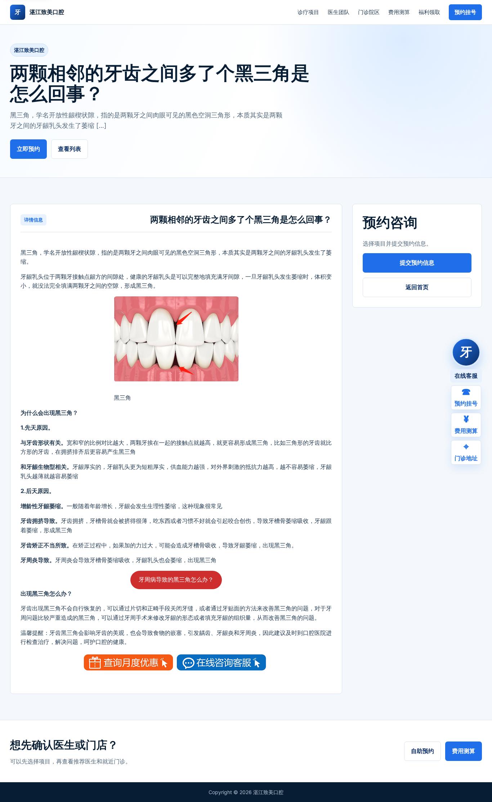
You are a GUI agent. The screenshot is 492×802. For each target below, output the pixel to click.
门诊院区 (369, 12)
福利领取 (429, 12)
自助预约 (422, 750)
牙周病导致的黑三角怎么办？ (176, 579)
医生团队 (338, 12)
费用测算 (399, 12)
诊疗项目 (308, 12)
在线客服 (466, 375)
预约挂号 (465, 12)
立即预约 (28, 148)
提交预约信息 (417, 262)
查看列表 (69, 148)
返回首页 (417, 287)
